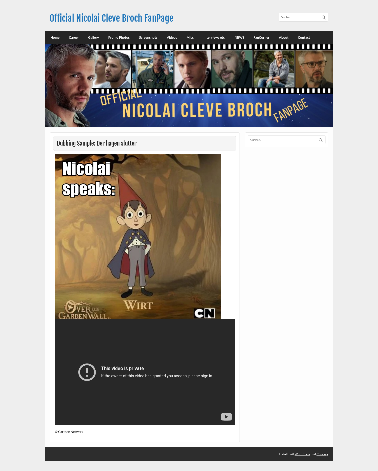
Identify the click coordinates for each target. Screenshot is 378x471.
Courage (322, 454)
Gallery (93, 37)
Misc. (190, 37)
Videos (172, 37)
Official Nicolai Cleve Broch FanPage (111, 18)
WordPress (302, 454)
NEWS (239, 37)
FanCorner (262, 37)
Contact (304, 37)
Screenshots (148, 37)
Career (74, 37)
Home (55, 37)
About (284, 37)
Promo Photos (119, 37)
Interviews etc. (214, 37)
